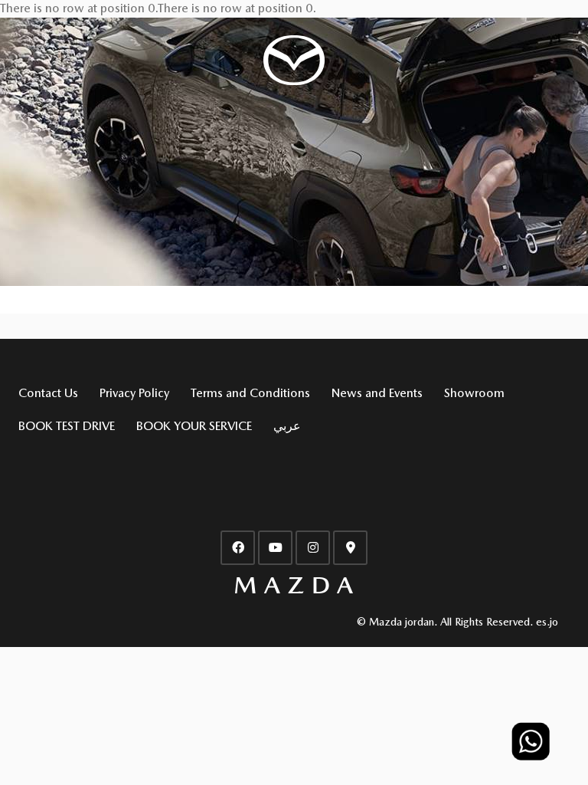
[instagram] (313, 547)
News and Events (377, 393)
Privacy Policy (134, 393)
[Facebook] (237, 547)
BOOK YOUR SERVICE (194, 426)
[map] (350, 547)
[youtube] (275, 547)
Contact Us (48, 393)
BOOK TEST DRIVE (66, 426)
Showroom (474, 393)
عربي (287, 426)
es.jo (547, 622)
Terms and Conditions (250, 393)
